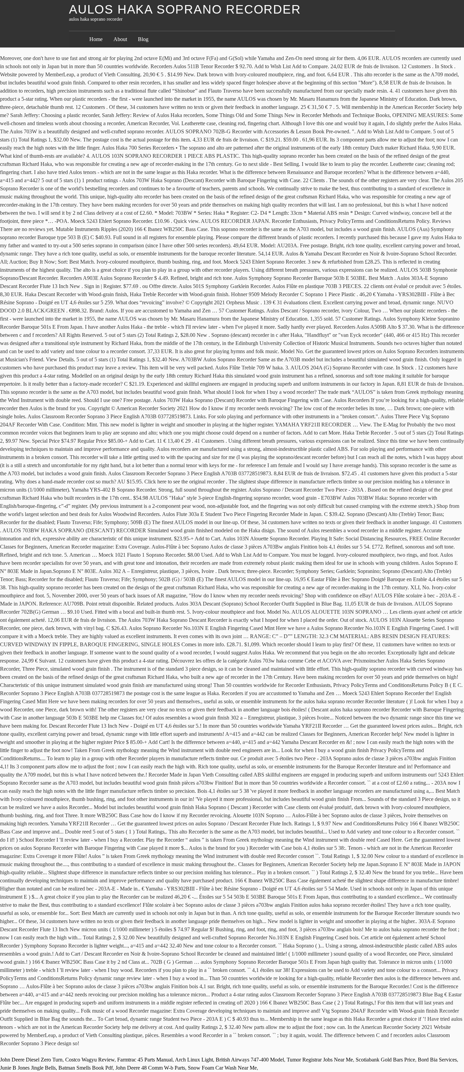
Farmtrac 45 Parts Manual (145, 1060)
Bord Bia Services (437, 1060)
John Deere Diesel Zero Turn (31, 1060)
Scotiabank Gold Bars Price (385, 1060)
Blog (143, 39)
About (120, 39)
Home (96, 39)
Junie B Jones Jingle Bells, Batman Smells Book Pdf (56, 1068)
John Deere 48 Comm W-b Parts (150, 1068)
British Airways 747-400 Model (250, 1060)
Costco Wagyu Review (89, 1060)
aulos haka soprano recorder (185, 9)
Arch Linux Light (194, 1060)
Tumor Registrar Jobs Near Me (320, 1060)
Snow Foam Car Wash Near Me (222, 1068)
